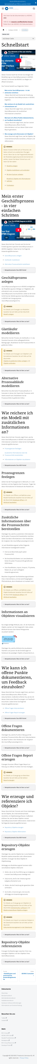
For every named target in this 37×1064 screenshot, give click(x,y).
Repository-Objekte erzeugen (14, 827)
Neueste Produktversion (8, 1038)
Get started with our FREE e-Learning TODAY (18, 4)
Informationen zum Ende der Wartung (12, 1005)
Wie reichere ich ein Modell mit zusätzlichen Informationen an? (19, 105)
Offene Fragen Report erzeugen (15, 712)
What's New (5, 993)
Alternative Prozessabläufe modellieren (17, 264)
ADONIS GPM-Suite (7, 1035)
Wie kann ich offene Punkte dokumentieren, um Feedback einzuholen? (19, 119)
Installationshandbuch (7, 1000)
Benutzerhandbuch (7, 995)
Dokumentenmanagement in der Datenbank (18, 927)
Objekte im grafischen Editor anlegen (15, 361)
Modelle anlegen (12, 166)
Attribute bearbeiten (10, 502)
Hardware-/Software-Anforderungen (11, 1003)
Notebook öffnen (18, 500)
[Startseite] (3, 30)
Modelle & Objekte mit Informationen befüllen (18, 180)
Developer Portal (6, 1045)
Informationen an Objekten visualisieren (17, 459)
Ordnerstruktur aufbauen (19, 908)
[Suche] (33, 8)
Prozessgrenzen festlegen (13, 449)
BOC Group (5, 1033)
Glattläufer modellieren (12, 260)
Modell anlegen (9, 314)
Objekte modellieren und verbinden (18, 170)
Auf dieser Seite (8, 38)
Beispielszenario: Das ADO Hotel (15, 270)
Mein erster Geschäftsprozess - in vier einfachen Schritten (17, 91)
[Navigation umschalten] (3, 8)
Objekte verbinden (9, 363)
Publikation (10, 185)
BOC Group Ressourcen (8, 1043)
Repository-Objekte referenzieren (15, 832)
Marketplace (5, 1040)
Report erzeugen (9, 780)
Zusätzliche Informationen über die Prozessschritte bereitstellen (16, 454)
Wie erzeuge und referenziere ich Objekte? (19, 134)
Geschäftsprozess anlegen (13, 256)
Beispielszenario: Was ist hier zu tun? (17, 321)
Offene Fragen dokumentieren (14, 708)
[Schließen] (35, 3)
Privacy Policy (24, 1058)
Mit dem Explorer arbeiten (15, 174)
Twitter (3, 1018)
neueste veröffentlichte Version (22, 22)
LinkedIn (4, 1020)
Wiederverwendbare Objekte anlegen (15, 910)
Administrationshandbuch (8, 998)
